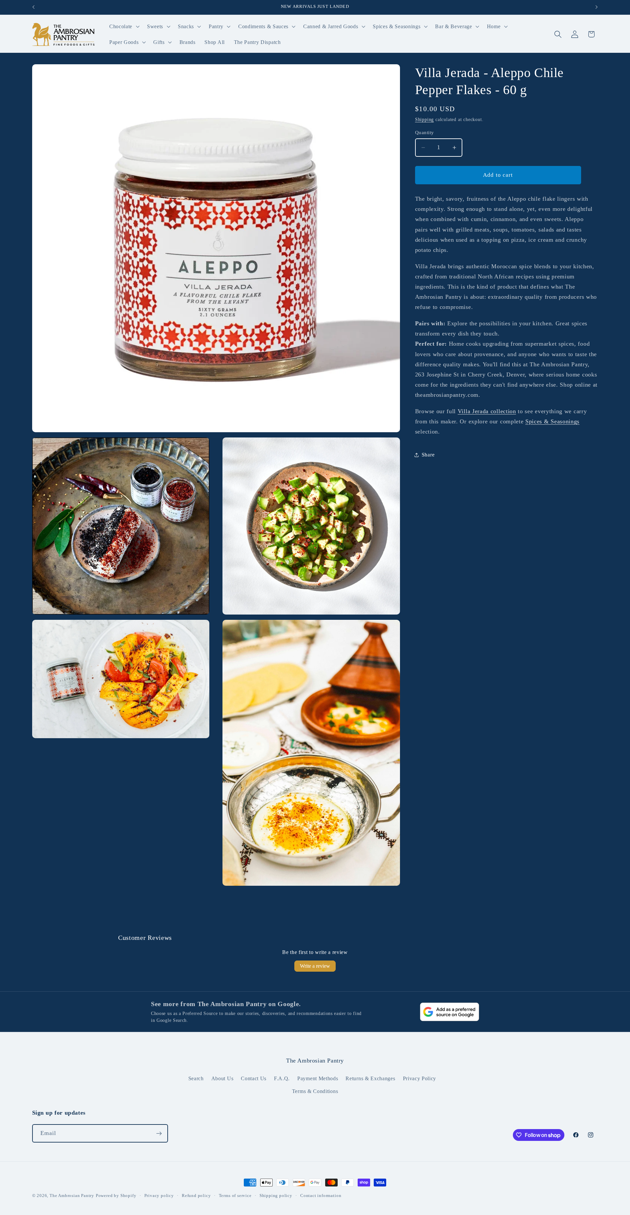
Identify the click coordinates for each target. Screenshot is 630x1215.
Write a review (315, 966)
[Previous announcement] (33, 7)
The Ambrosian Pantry (72, 1195)
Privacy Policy (419, 1078)
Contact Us (253, 1078)
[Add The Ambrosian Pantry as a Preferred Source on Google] (449, 1011)
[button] (123, 26)
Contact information (320, 1195)
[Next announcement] (596, 7)
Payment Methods (317, 1078)
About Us (222, 1078)
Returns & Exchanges (370, 1078)
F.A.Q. (282, 1078)
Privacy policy (159, 1195)
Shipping (424, 119)
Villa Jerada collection (487, 411)
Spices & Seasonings (552, 421)
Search (196, 1078)
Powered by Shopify (116, 1195)
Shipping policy (276, 1195)
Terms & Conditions (315, 1091)
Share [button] (428, 454)
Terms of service (235, 1195)
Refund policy (196, 1195)
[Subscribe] (159, 1133)
